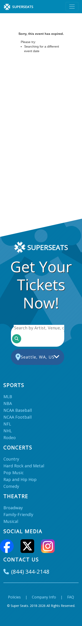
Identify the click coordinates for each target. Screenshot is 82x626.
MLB (7, 396)
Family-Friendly (18, 514)
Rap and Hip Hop (20, 479)
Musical (10, 521)
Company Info (44, 597)
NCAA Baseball (17, 410)
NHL (7, 430)
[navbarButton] (72, 6)
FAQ (70, 597)
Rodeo (9, 437)
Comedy (11, 486)
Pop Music (13, 472)
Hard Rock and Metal (23, 465)
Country (11, 459)
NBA (7, 403)
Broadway (13, 507)
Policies (14, 597)
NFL (7, 424)
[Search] (16, 338)
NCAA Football (17, 417)
